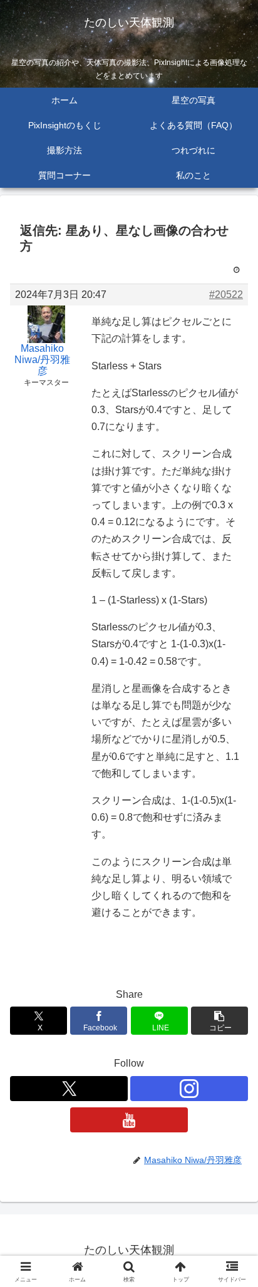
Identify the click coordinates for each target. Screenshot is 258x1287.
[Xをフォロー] (69, 1088)
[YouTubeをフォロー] (129, 1119)
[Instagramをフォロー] (189, 1088)
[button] (219, 1021)
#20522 (226, 294)
